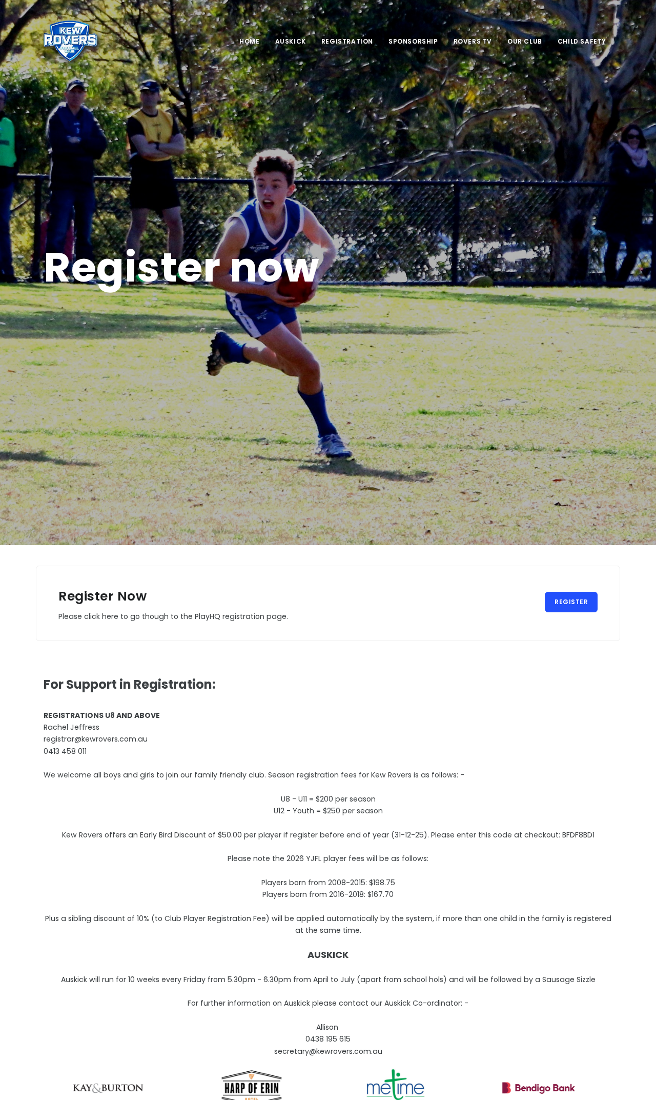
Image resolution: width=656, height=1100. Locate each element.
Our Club (524, 41)
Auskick (290, 41)
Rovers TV (473, 41)
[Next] (602, 1086)
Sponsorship (413, 41)
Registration (347, 41)
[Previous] (54, 1086)
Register (571, 601)
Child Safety (582, 41)
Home (249, 41)
